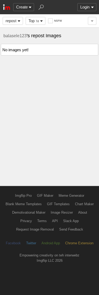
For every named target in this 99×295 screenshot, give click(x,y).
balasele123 (15, 35)
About (82, 212)
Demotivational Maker (28, 212)
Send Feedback (71, 229)
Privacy (26, 221)
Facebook (13, 243)
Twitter (31, 243)
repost (11, 20)
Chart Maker (84, 204)
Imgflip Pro (23, 196)
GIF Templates (58, 204)
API (55, 221)
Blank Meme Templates (24, 204)
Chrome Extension (79, 243)
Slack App (71, 221)
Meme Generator (71, 196)
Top (34, 20)
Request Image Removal (35, 229)
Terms (42, 221)
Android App (50, 243)
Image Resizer (62, 212)
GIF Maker (45, 196)
